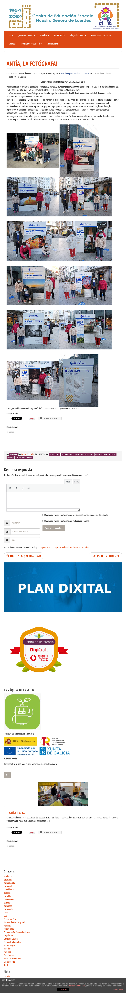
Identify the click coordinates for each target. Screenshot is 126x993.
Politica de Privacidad (30, 43)
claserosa (8, 906)
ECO (6, 916)
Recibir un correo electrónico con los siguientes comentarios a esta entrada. (76, 515)
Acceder (7, 976)
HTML (76, 481)
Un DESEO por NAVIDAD (25, 556)
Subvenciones (52, 43)
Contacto (13, 43)
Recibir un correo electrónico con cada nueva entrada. (67, 521)
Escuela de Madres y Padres (16, 922)
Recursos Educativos (100, 35)
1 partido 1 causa (16, 812)
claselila (7, 896)
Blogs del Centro (77, 35)
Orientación (9, 955)
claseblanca (9, 889)
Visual (68, 481)
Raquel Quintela (27, 454)
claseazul (8, 886)
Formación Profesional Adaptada (18, 932)
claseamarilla (9, 883)
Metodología (9, 945)
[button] (10, 488)
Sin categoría (9, 961)
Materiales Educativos (13, 942)
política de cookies (77, 986)
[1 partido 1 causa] (63, 794)
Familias (44, 35)
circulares (8, 879)
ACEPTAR (63, 990)
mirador (7, 948)
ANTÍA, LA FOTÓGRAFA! (32, 63)
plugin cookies (119, 989)
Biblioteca (8, 876)
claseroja (7, 902)
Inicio (11, 35)
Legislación (8, 935)
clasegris (7, 893)
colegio (7, 912)
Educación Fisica (11, 919)
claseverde (8, 909)
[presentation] (10, 488)
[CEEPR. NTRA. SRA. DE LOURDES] (63, 16)
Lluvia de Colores (11, 938)
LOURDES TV (59, 35)
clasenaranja (9, 899)
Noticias (7, 952)
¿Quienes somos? (26, 35)
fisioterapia (9, 929)
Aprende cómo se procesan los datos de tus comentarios (65, 547)
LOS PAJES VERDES (104, 556)
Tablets (7, 965)
